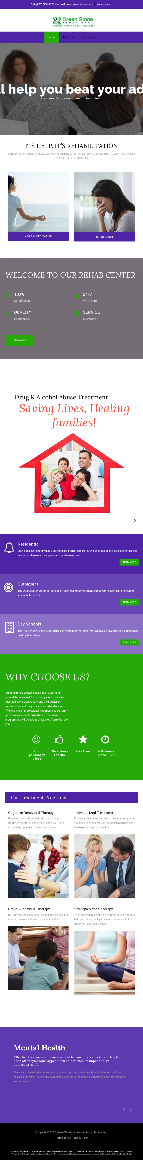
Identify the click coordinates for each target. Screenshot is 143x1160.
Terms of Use (63, 1137)
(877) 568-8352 (45, 4)
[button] (135, 520)
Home (51, 37)
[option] (38, 207)
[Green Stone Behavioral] (72, 21)
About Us (68, 37)
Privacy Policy (81, 1137)
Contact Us (89, 37)
